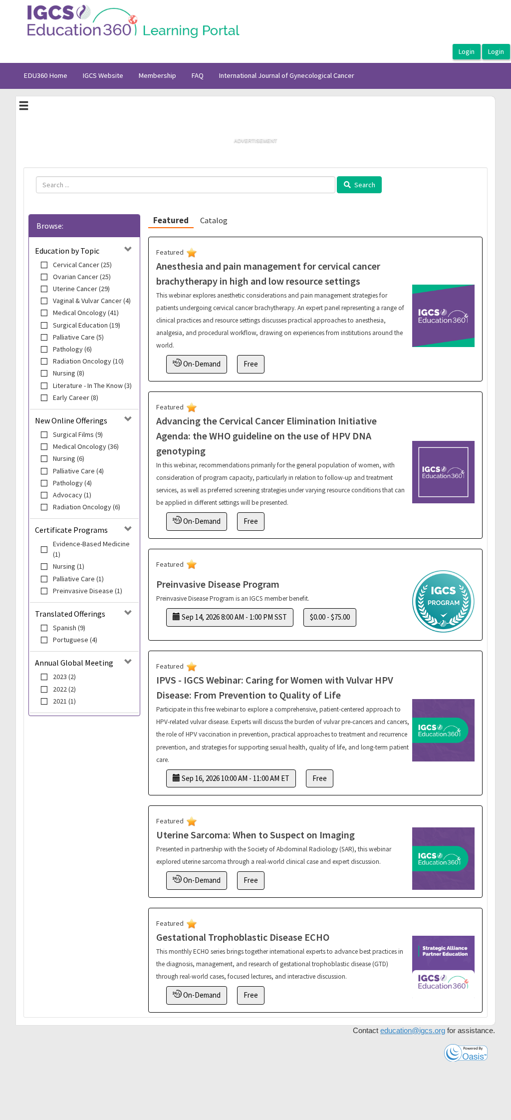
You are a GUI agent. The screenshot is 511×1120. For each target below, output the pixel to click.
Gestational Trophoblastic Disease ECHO (242, 937)
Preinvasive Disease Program (217, 584)
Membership (157, 75)
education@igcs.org (412, 1031)
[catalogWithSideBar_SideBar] (23, 106)
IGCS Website (102, 75)
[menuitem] (45, 76)
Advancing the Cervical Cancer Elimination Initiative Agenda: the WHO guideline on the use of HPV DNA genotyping (266, 435)
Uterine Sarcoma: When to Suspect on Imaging (255, 834)
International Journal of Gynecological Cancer (286, 75)
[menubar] (189, 76)
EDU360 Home (45, 75)
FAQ (197, 75)
